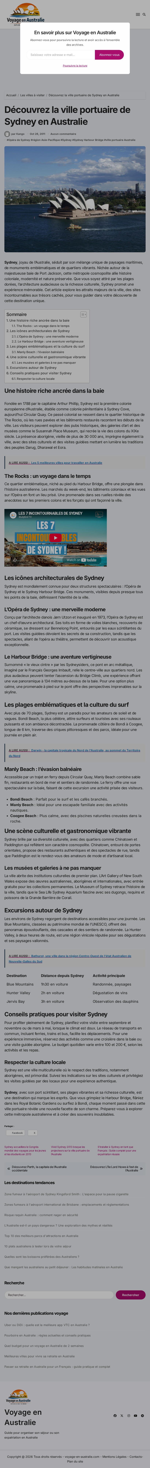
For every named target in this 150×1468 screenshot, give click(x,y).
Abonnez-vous (109, 55)
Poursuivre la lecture (75, 65)
